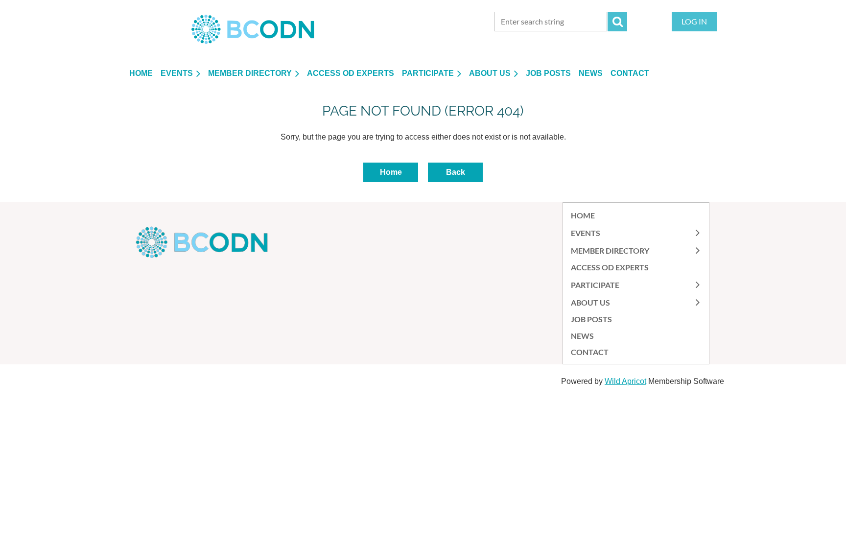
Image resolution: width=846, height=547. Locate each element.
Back (455, 172)
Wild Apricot (625, 381)
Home (391, 172)
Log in (694, 21)
